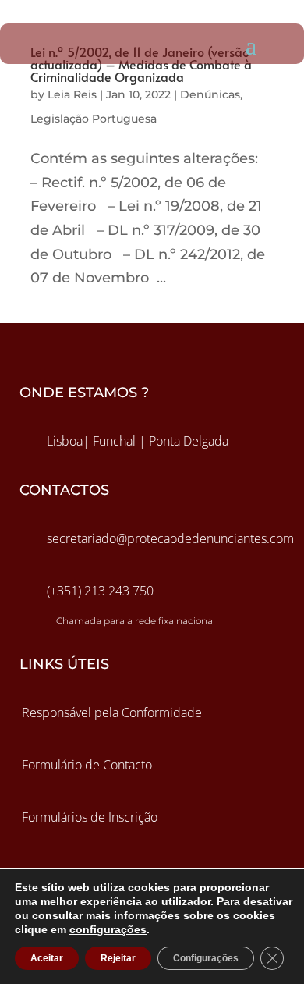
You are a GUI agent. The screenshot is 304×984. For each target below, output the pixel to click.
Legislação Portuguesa (93, 119)
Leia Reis (72, 94)
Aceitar (46, 958)
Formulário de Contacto (87, 764)
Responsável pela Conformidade (112, 712)
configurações (108, 929)
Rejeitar (118, 958)
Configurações (206, 958)
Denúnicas (210, 94)
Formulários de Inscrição (89, 817)
